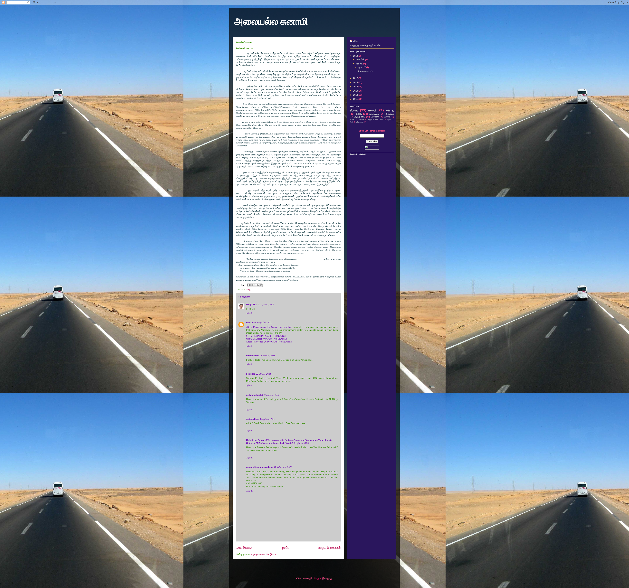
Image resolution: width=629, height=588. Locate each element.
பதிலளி (249, 313)
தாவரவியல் (374, 114)
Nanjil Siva (251, 304)
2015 (355, 82)
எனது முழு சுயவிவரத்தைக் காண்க (365, 45)
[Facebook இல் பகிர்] (257, 285)
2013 (355, 91)
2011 (355, 99)
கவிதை (390, 110)
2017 (355, 78)
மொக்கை (375, 116)
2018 (355, 56)
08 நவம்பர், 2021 (264, 322)
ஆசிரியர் (361, 119)
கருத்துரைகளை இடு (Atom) (263, 554)
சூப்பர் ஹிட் (359, 116)
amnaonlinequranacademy (259, 467)
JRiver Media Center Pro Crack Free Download (269, 327)
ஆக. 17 (362, 67)
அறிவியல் (390, 114)
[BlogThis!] (251, 285)
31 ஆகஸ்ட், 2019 (266, 304)
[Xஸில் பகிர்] (254, 285)
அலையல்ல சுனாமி (271, 21)
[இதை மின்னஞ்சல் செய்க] (248, 285)
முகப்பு (285, 547)
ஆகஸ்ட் (359, 63)
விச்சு (355, 41)
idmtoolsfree (252, 355)
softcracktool (252, 419)
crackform (251, 322)
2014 (355, 86)
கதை (248, 289)
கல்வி (372, 110)
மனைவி (387, 117)
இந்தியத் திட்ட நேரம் (375, 119)
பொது (354, 110)
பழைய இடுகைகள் (329, 547)
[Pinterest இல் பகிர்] (261, 285)
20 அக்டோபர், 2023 (283, 467)
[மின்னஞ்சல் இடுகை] (242, 285)
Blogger (318, 578)
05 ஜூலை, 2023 (263, 374)
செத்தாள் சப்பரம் (365, 71)
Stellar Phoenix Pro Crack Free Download (266, 336)
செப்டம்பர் (360, 59)
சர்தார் (389, 119)
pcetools (250, 374)
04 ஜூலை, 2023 (267, 355)
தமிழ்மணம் (359, 122)
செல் (351, 122)
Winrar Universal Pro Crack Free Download (266, 339)
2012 (355, 95)
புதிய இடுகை (244, 547)
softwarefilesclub (254, 395)
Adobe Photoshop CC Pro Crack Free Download (269, 342)
